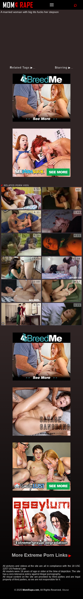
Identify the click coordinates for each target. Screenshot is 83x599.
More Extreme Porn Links (40, 555)
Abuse (65, 590)
